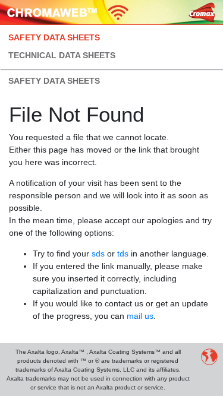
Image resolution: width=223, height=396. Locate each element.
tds (122, 253)
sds (98, 253)
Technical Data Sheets (61, 55)
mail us (140, 316)
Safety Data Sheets (54, 37)
